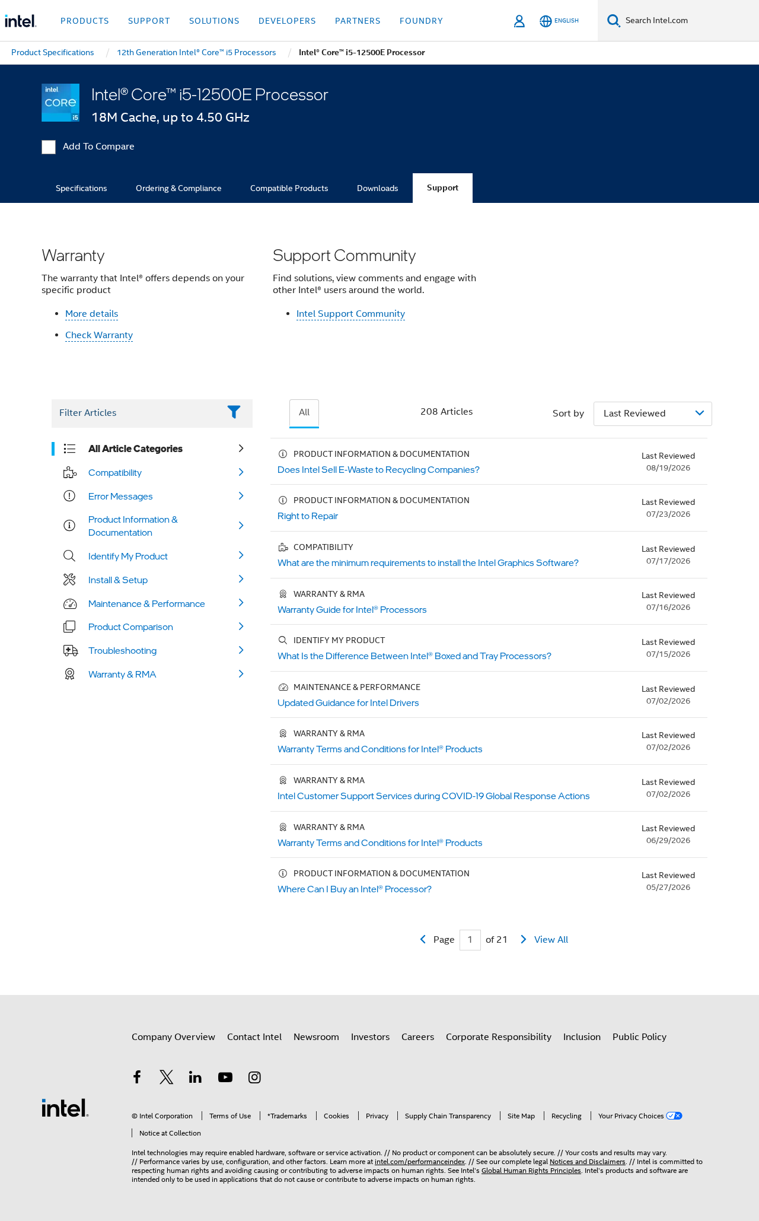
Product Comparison (130, 626)
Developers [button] (287, 20)
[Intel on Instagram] (254, 1079)
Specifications (81, 188)
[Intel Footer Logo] (65, 1107)
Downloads (377, 188)
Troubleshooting (122, 650)
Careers (417, 1037)
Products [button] (84, 20)
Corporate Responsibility (498, 1037)
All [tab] (304, 412)
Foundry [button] (422, 20)
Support (442, 187)
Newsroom (316, 1037)
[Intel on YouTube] (225, 1079)
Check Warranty (99, 335)
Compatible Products (289, 188)
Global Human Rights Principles (531, 1170)
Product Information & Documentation (133, 525)
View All (551, 940)
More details (91, 314)
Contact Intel (254, 1037)
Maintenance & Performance (146, 603)
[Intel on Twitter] (167, 1079)
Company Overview (173, 1037)
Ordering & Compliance (179, 188)
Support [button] (149, 20)
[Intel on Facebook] (137, 1079)
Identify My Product (128, 556)
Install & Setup (118, 580)
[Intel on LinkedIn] (196, 1079)
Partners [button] (358, 20)
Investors (370, 1037)
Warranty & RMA (122, 674)
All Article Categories (135, 448)
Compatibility (115, 472)
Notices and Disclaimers (588, 1161)
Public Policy (639, 1037)
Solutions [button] (214, 20)
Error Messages (120, 496)
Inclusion (582, 1037)
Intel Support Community (350, 314)
